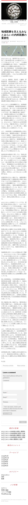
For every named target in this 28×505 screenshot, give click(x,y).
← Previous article (7, 365)
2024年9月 (4, 460)
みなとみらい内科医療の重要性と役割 (13, 435)
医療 (4, 42)
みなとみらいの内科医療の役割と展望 (13, 437)
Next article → (22, 365)
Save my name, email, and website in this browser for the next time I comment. (12, 409)
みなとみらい (21, 41)
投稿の (4, 490)
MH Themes (5, 501)
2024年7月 (4, 464)
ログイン (4, 488)
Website (5, 402)
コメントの (6, 492)
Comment (6, 381)
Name (5, 393)
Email (5, 397)
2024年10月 (5, 458)
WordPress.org (6, 494)
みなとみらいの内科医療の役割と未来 (13, 434)
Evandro (13, 41)
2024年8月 (4, 462)
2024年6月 (4, 466)
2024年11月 (4, 456)
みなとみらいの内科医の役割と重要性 (13, 432)
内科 (2, 477)
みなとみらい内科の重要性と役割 (11, 439)
